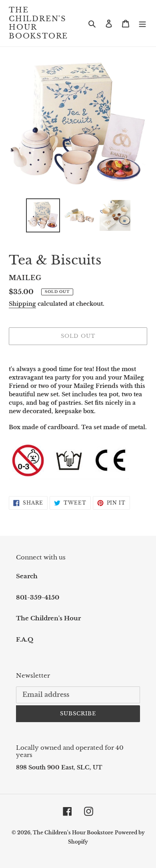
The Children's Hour (48, 618)
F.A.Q (24, 639)
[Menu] (142, 23)
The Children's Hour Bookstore (38, 23)
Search (27, 576)
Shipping (22, 303)
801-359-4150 (37, 597)
